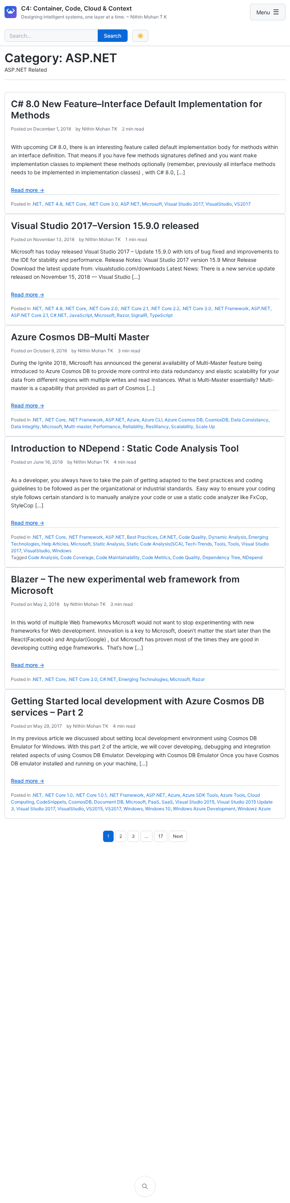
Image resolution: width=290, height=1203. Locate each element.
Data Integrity (25, 426)
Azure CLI (152, 420)
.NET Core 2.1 (134, 308)
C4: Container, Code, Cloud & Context (76, 8)
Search (112, 35)
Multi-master (77, 426)
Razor (123, 315)
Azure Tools (232, 795)
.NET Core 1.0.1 (90, 795)
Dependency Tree (221, 557)
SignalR (139, 315)
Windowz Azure (254, 808)
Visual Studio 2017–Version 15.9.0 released (105, 225)
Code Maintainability (118, 557)
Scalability (182, 426)
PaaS (153, 802)
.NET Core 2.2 (164, 308)
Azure (133, 420)
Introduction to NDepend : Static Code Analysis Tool (125, 448)
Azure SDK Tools (200, 795)
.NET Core (75, 204)
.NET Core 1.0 (58, 795)
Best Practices (142, 537)
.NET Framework (231, 308)
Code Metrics (156, 557)
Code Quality (192, 537)
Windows (61, 550)
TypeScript (161, 315)
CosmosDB (216, 420)
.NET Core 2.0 (103, 308)
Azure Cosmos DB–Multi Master (80, 337)
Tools (219, 544)
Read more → (27, 190)
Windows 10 (158, 808)
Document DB (108, 802)
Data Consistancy (249, 420)
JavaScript (80, 315)
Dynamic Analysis (227, 537)
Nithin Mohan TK (99, 129)
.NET (37, 204)
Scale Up (205, 426)
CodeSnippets (51, 802)
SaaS (167, 802)
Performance (106, 426)
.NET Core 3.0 (103, 204)
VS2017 (242, 204)
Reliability (133, 426)
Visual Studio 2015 (194, 802)
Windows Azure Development (204, 808)
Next (178, 836)
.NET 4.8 (53, 204)
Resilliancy (157, 426)
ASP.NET (130, 204)
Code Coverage (77, 557)
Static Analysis (108, 544)
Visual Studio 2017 (183, 204)
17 (160, 836)
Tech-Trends (198, 544)
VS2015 (94, 808)
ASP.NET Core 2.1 (29, 315)
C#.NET (58, 315)
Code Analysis (43, 557)
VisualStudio (218, 204)
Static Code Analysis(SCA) (154, 544)
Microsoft (152, 204)
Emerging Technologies (143, 679)
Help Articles (55, 544)
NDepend (252, 557)
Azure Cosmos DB (184, 420)
